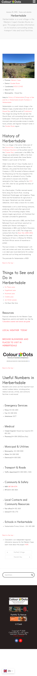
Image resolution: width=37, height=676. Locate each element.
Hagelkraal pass (10, 290)
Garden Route (15, 83)
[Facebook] (16, 640)
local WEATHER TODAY (14, 330)
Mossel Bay (6, 111)
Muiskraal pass (10, 293)
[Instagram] (20, 640)
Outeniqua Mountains (9, 150)
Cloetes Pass (9, 152)
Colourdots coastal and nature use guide (16, 321)
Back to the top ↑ (8, 263)
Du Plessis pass (10, 287)
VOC (31, 181)
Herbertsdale (9, 345)
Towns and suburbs (25, 12)
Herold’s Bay (18, 557)
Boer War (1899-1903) (25, 233)
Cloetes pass (9, 297)
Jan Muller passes (11, 300)
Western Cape (16, 80)
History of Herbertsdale (16, 97)
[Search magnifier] (32, 574)
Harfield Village (19, 552)
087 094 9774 (12, 487)
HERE (26, 544)
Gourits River (9, 147)
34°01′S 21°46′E (18, 86)
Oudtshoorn (28, 111)
